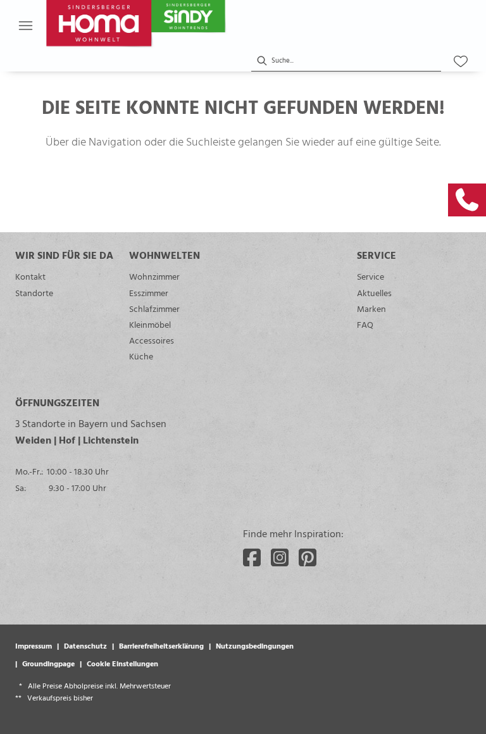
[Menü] (25, 25)
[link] (467, 200)
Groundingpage (48, 663)
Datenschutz (85, 645)
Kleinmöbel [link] (150, 324)
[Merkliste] (461, 61)
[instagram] (280, 557)
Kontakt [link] (30, 276)
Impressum (33, 645)
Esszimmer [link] (148, 292)
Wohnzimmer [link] (154, 276)
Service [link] (370, 276)
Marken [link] (371, 308)
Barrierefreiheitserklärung (161, 645)
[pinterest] (307, 557)
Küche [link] (141, 356)
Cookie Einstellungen (122, 663)
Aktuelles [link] (374, 292)
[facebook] (252, 557)
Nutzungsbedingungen (255, 645)
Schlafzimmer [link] (154, 308)
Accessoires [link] (151, 340)
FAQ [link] (365, 324)
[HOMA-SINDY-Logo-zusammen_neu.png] (166, 25)
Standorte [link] (34, 292)
